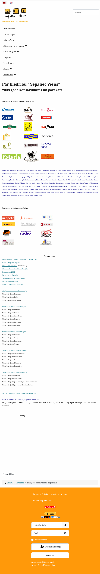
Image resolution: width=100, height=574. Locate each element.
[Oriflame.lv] (47, 136)
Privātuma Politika (40, 494)
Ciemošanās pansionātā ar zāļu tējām (15, 269)
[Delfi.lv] (46, 218)
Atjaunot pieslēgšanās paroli (42, 562)
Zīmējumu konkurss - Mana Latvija (14, 291)
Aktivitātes (8, 40)
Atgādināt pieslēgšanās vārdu (43, 565)
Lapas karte (54, 494)
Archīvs (63, 494)
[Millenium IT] (31, 145)
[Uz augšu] (95, 569)
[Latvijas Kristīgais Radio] (25, 233)
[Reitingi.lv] (46, 242)
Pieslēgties (50, 555)
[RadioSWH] (6, 233)
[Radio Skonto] (46, 233)
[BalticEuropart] (31, 136)
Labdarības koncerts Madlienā (12, 284)
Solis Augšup (9, 51)
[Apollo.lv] (8, 218)
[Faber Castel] (48, 109)
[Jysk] (7, 117)
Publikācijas (9, 34)
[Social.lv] (8, 242)
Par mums (8, 74)
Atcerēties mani (41, 540)
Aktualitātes (9, 28)
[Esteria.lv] (11, 156)
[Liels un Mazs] (28, 127)
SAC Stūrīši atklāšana (9, 266)
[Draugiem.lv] (26, 218)
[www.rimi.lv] (46, 117)
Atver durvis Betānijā (13, 46)
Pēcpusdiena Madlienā (10, 281)
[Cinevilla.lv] (31, 156)
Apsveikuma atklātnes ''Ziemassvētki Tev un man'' (19, 259)
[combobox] (86, 12)
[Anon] (10, 68)
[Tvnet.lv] (8, 224)
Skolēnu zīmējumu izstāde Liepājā (14, 306)
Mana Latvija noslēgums (11, 263)
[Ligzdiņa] (13, 63)
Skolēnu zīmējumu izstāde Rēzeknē (14, 372)
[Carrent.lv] (47, 127)
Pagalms (7, 57)
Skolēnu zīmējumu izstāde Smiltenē (14, 350)
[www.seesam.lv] (8, 110)
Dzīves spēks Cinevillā (10, 275)
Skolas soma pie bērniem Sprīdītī (13, 278)
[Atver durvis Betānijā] (25, 45)
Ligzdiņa (7, 63)
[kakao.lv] (46, 224)
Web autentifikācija (52, 547)
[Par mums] (14, 74)
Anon (6, 69)
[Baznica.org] (27, 224)
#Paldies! (50, 507)
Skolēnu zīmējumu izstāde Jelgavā (14, 332)
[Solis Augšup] (17, 51)
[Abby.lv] (6, 136)
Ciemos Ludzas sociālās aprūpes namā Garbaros (19, 393)
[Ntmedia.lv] (7, 145)
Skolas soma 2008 (8, 272)
